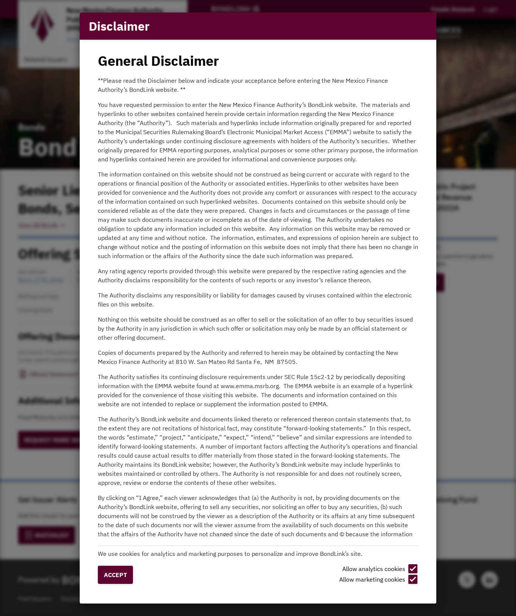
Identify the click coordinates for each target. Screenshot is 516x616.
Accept (115, 575)
